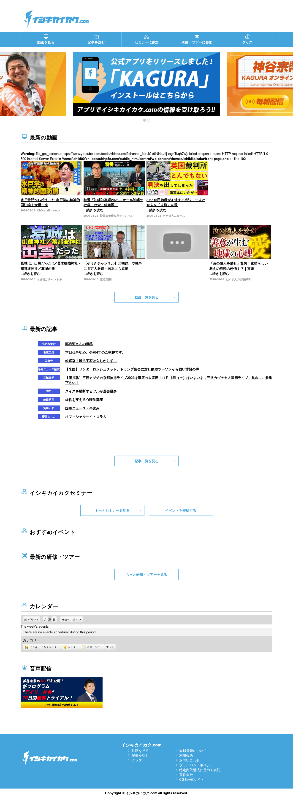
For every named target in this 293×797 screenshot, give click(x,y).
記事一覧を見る (147, 460)
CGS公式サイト (191, 779)
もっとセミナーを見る (112, 510)
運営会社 (186, 774)
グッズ (137, 760)
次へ (76, 619)
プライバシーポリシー (196, 764)
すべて (110, 647)
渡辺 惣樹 (106, 279)
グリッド (34, 619)
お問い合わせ (189, 760)
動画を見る (140, 750)
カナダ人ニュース (174, 215)
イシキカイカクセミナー (45, 647)
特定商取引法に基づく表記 (199, 769)
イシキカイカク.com (141, 745)
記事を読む (140, 755)
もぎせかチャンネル (49, 279)
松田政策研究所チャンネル (116, 215)
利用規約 (186, 755)
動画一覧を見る (147, 297)
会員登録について (193, 750)
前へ (67, 619)
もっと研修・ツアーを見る (146, 574)
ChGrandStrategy (48, 210)
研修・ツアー (95, 647)
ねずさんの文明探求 (238, 279)
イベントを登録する (180, 510)
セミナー (73, 647)
